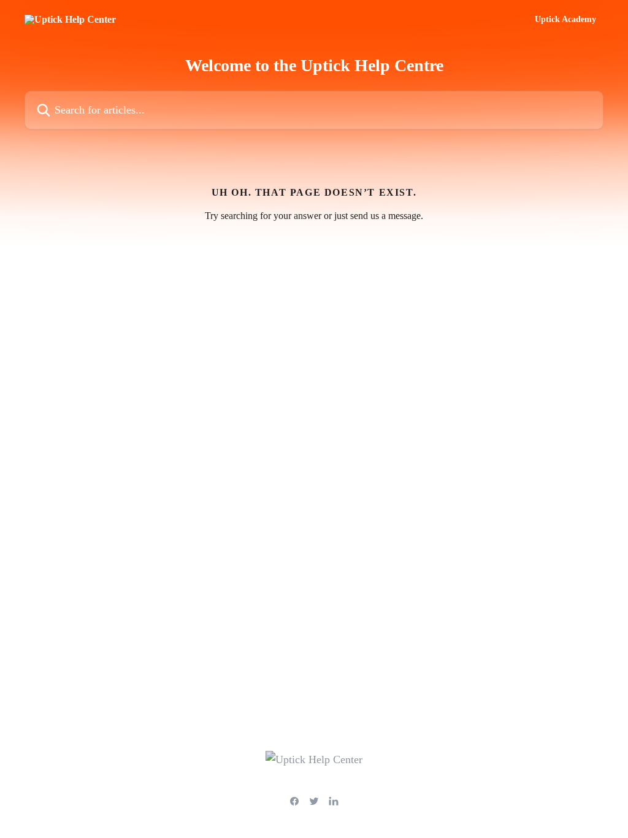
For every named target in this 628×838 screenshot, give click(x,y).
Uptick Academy (565, 19)
